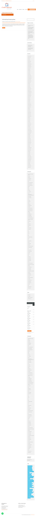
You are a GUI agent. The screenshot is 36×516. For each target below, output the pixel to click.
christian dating (29, 197)
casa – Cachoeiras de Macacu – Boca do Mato (30, 46)
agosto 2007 (29, 143)
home (28, 226)
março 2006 (29, 155)
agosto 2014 (29, 113)
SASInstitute (29, 273)
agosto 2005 (29, 160)
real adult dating (29, 431)
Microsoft (29, 252)
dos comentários (30, 297)
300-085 (29, 469)
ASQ (28, 181)
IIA (28, 234)
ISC (28, 239)
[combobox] (30, 309)
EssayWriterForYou (30, 216)
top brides (29, 443)
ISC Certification (29, 487)
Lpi (28, 413)
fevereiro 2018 (29, 104)
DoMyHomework (30, 205)
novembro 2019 (29, 78)
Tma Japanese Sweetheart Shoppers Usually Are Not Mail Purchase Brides (31, 28)
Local (27, 308)
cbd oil (28, 357)
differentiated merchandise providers (30, 480)
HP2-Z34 (29, 484)
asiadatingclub (29, 178)
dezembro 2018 (29, 91)
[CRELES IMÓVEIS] (6, 6)
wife (28, 285)
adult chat (29, 340)
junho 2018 (29, 99)
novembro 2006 (29, 147)
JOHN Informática (33, 514)
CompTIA (29, 200)
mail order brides (30, 251)
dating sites (29, 368)
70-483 (28, 467)
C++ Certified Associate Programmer (30, 471)
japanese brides (29, 405)
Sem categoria (29, 439)
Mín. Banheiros (29, 318)
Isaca (28, 238)
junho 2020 (29, 70)
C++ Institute (29, 356)
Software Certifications (30, 277)
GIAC (28, 222)
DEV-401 (29, 478)
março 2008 (29, 138)
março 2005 (29, 164)
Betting (29, 186)
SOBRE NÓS (20, 9)
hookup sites (29, 393)
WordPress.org (29, 298)
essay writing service (30, 372)
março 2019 (29, 87)
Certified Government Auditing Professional (30, 476)
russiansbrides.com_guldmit (31, 435)
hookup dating (29, 392)
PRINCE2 (29, 430)
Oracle (28, 426)
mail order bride (29, 414)
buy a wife (29, 190)
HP (28, 230)
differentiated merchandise (30, 479)
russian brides (29, 268)
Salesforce (29, 272)
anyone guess (29, 470)
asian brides (29, 344)
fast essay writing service (30, 382)
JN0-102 (32, 487)
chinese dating (29, 196)
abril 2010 (29, 121)
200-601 (31, 468)
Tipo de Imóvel (29, 313)
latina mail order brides (30, 410)
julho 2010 (29, 117)
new (28, 255)
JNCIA (28, 488)
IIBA (28, 235)
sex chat (29, 440)
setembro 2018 (29, 95)
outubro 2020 (29, 65)
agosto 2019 (29, 82)
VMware (29, 448)
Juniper (29, 406)
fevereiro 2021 (29, 61)
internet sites (32, 485)
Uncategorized (29, 282)
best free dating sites (30, 349)
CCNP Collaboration (30, 475)
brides (28, 353)
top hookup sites (30, 444)
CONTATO (26, 9)
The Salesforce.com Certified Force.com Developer (30, 496)
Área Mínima (29, 325)
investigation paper (30, 486)
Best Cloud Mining (30, 348)
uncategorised (29, 281)
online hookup (29, 260)
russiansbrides (29, 269)
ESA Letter (29, 371)
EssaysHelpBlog (29, 215)
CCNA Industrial (29, 474)
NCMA (28, 418)
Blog (28, 352)
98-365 (31, 467)
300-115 (31, 469)
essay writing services (30, 209)
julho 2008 (29, 134)
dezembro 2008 (29, 130)
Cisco (28, 363)
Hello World (29, 388)
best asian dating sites (30, 182)
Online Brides (29, 422)
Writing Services (29, 286)
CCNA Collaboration (30, 473)
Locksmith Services (30, 247)
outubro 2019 (29, 79)
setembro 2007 (29, 142)
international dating (30, 401)
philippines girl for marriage (31, 264)
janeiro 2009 (29, 129)
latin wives (29, 409)
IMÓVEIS (23, 9)
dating (28, 367)
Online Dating (29, 423)
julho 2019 (29, 83)
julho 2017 (29, 108)
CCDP (28, 472)
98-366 (28, 468)
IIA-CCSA (29, 485)
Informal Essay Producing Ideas (8, 19)
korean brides (29, 243)
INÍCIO (17, 9)
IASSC (28, 397)
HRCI (28, 396)
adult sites (29, 177)
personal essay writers (17, 21)
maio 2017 (29, 109)
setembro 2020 (29, 66)
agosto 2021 (29, 57)
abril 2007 (29, 146)
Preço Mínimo (28, 320)
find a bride (29, 221)
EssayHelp (29, 377)
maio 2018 (29, 100)
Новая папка (29, 452)
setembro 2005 (29, 159)
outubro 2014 (29, 112)
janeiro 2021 (29, 62)
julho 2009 (29, 126)
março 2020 (29, 74)
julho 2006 (29, 151)
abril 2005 (29, 163)
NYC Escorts (29, 256)
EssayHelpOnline (29, 378)
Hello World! (29, 389)
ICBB (31, 484)
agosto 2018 (29, 96)
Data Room (29, 201)
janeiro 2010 (29, 125)
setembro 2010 (29, 116)
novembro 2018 (29, 92)
